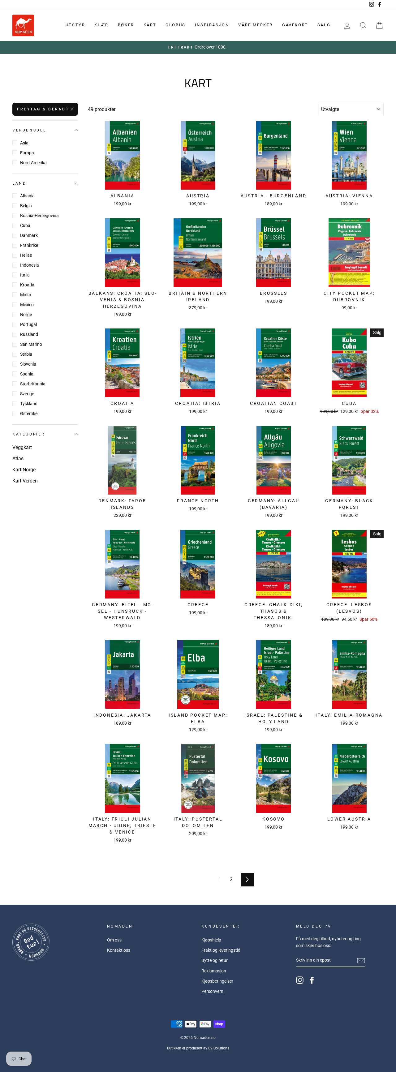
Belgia (26, 205)
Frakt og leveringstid (220, 950)
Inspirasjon (212, 25)
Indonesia (29, 265)
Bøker (126, 25)
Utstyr (75, 25)
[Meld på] (361, 961)
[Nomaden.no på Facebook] (312, 980)
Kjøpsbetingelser (217, 981)
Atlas (18, 458)
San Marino (31, 344)
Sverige (27, 393)
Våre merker (255, 25)
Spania (26, 373)
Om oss (114, 939)
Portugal (28, 324)
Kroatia (27, 284)
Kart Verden (25, 481)
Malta (25, 294)
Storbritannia (32, 383)
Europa (27, 152)
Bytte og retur (214, 960)
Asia (24, 142)
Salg (323, 25)
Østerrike (28, 413)
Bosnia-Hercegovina (39, 215)
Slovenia (28, 364)
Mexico (27, 304)
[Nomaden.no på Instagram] (299, 980)
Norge (26, 314)
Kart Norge (24, 470)
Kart (150, 25)
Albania (27, 195)
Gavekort (295, 25)
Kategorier (28, 434)
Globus (176, 25)
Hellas (26, 255)
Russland (29, 334)
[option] (198, 47)
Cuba (25, 225)
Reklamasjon (213, 970)
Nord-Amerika (33, 162)
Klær (101, 25)
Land (19, 183)
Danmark (29, 235)
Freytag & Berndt (43, 109)
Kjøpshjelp (211, 939)
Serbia (26, 354)
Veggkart (22, 447)
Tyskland (28, 403)
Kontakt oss (118, 950)
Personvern (212, 991)
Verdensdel (29, 130)
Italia (25, 274)
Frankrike (29, 245)
